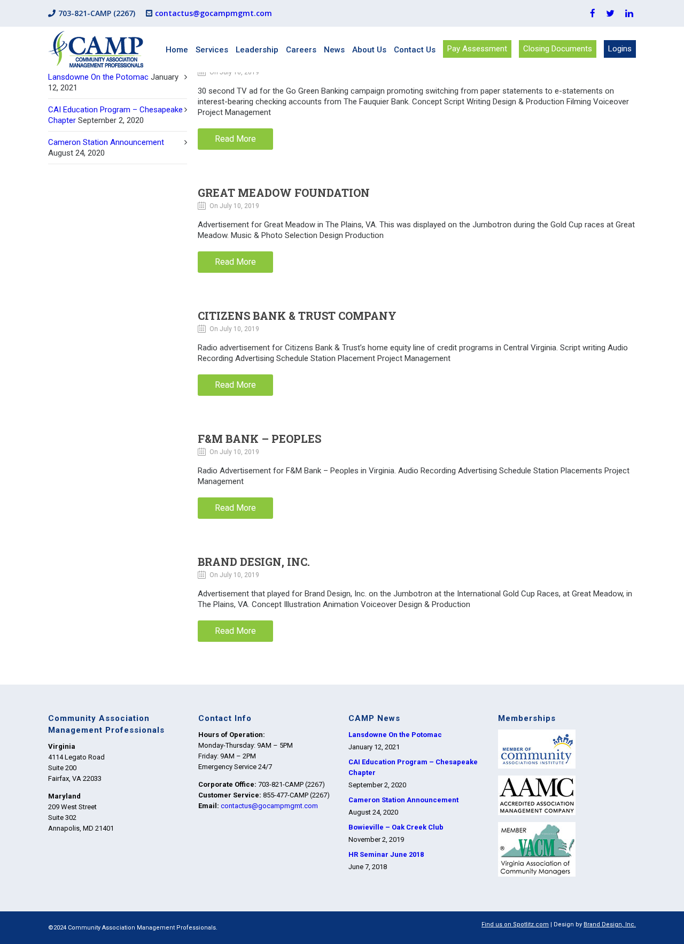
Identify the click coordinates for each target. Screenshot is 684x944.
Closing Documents (557, 48)
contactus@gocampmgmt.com (213, 13)
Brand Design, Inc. (254, 562)
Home (177, 50)
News (334, 50)
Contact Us (415, 50)
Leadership (257, 50)
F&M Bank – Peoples (259, 439)
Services (212, 50)
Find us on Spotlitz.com (515, 924)
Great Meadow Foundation (284, 192)
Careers (301, 50)
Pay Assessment (477, 48)
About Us (369, 50)
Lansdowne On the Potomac (98, 77)
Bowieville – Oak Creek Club (396, 827)
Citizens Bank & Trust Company (297, 316)
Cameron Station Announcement (106, 142)
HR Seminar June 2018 (386, 854)
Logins (620, 48)
